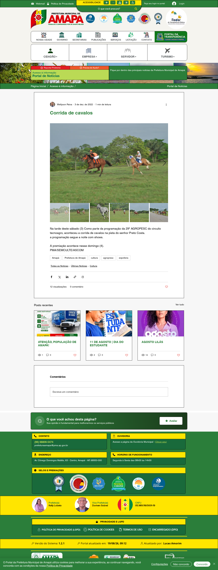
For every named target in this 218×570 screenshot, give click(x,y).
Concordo (202, 564)
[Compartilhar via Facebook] (51, 276)
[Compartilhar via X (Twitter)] (59, 276)
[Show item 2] (79, 212)
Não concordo (181, 564)
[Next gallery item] (164, 163)
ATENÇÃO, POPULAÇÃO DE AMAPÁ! (57, 343)
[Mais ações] (166, 104)
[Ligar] (106, 2)
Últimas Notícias (79, 266)
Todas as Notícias (59, 266)
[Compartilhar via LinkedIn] (67, 276)
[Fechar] (214, 564)
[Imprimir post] (82, 276)
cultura (94, 258)
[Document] (40, 421)
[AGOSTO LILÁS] (161, 323)
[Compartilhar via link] (74, 276)
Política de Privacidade (59, 565)
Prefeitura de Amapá (75, 258)
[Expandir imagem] (109, 163)
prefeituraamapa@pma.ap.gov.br (51, 445)
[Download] (50, 52)
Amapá (55, 258)
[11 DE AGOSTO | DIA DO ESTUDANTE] (109, 323)
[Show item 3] (99, 212)
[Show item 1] (59, 212)
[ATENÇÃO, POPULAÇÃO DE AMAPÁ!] (57, 323)
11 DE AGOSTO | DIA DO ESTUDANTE (107, 343)
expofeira (123, 258)
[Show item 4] (119, 212)
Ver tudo (180, 304)
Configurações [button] (159, 564)
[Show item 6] (159, 212)
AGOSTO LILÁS (152, 342)
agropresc (108, 258)
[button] (44, 39)
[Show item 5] (139, 212)
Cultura (93, 266)
